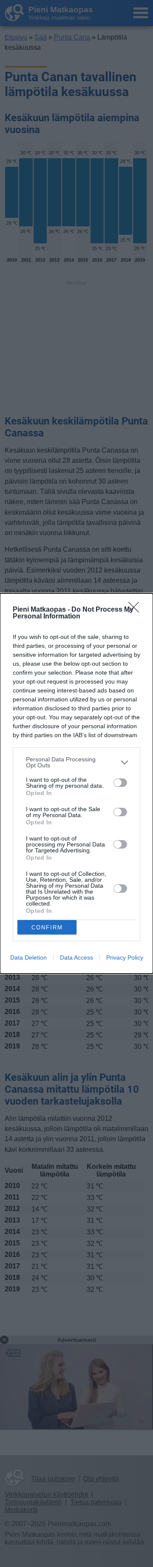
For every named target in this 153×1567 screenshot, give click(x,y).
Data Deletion (28, 957)
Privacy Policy (124, 957)
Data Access (76, 957)
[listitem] (76, 762)
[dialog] (76, 783)
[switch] (120, 782)
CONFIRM (47, 927)
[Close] (136, 610)
